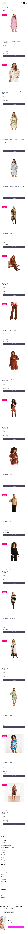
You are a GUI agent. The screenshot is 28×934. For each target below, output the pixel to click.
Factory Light (3, 874)
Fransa (2, 877)
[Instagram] (3, 860)
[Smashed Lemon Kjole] (14, 218)
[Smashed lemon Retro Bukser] (14, 315)
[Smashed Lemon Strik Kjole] (14, 603)
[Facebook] (1, 860)
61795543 (3, 852)
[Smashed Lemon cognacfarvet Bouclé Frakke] (14, 364)
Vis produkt (14, 55)
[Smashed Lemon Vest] (14, 459)
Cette (2, 867)
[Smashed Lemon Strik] (14, 506)
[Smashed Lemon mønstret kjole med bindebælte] (14, 124)
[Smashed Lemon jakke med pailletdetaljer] (14, 76)
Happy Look (3, 881)
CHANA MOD (3, 869)
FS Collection (3, 879)
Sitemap (2, 857)
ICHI (1, 883)
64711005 (3, 850)
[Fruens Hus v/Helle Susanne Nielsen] (7, 3)
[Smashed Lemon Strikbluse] (14, 411)
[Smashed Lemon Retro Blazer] (14, 267)
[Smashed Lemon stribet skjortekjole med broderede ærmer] (14, 26)
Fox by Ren (3, 876)
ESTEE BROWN (4, 872)
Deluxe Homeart (4, 870)
